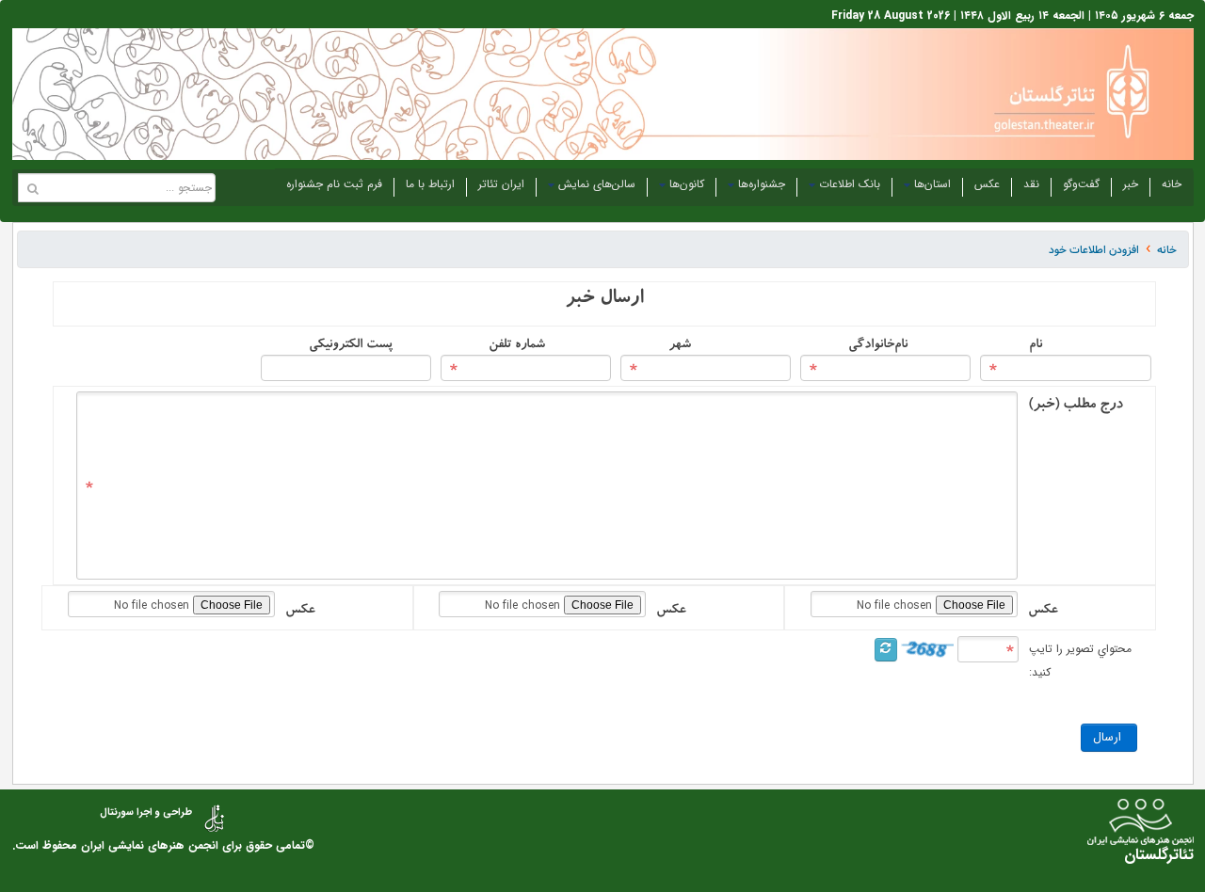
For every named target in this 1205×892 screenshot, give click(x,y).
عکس (987, 184)
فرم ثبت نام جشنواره (334, 184)
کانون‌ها (686, 184)
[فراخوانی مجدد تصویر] (886, 649)
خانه (1171, 184)
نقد (1031, 184)
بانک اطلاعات (849, 184)
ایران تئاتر (501, 184)
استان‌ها (932, 184)
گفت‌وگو (1081, 184)
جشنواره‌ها (761, 184)
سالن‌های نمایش (596, 184)
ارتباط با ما (430, 184)
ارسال (1109, 737)
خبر (1130, 184)
